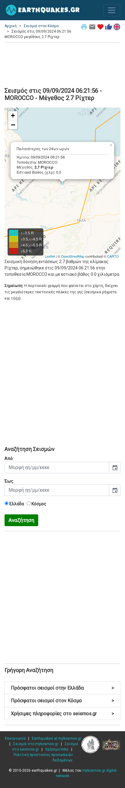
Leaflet (50, 256)
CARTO (113, 256)
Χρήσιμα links (57, 749)
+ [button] (13, 115)
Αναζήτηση (21, 520)
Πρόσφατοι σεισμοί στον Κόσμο (62, 700)
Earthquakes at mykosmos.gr (56, 738)
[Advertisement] (62, 64)
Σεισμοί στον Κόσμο (41, 26)
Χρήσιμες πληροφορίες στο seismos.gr (62, 713)
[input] (57, 467)
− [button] (13, 125)
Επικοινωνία (15, 738)
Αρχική (11, 26)
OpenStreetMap (72, 256)
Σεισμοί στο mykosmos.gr (35, 744)
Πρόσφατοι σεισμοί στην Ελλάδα (62, 688)
